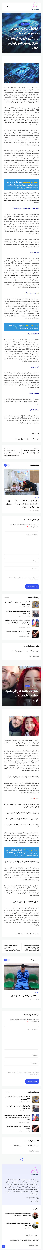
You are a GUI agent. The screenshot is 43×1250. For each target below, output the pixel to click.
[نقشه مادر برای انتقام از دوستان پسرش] (21, 976)
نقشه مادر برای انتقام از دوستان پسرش (24, 995)
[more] (16, 439)
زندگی (22, 24)
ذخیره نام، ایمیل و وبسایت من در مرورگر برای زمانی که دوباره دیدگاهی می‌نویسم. (23, 578)
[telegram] (25, 439)
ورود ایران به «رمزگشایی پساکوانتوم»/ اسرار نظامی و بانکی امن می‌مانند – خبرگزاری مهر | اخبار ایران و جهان (17, 623)
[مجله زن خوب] (35, 6)
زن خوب (37, 510)
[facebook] (33, 439)
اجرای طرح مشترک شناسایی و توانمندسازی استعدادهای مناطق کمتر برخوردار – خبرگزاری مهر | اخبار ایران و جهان (22, 504)
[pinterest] (27, 439)
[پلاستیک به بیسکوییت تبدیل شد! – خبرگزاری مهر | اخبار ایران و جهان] (35, 604)
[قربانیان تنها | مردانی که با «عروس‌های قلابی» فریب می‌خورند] (35, 613)
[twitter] (30, 439)
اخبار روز (28, 24)
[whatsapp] (19, 439)
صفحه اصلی (35, 24)
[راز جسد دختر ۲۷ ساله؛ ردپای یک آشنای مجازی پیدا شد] (35, 634)
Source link (35, 434)
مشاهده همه (6, 597)
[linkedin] (22, 439)
